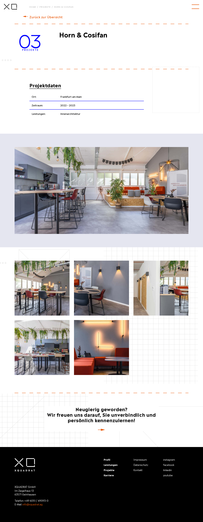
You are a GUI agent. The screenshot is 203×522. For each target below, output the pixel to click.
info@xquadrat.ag (32, 504)
